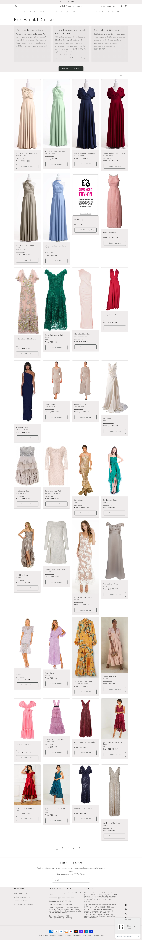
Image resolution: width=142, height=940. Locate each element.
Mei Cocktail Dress (23, 491)
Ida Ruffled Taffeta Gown (25, 745)
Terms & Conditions (20, 901)
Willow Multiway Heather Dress (25, 246)
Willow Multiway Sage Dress (55, 151)
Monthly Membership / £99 (23, 904)
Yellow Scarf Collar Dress (83, 681)
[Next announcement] (127, 2)
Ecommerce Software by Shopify (61, 935)
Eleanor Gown (50, 404)
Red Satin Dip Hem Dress (25, 808)
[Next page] (85, 848)
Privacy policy (77, 935)
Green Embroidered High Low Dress (56, 336)
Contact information (98, 935)
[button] (16, 6)
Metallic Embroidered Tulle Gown (26, 340)
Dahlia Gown (107, 418)
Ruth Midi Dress (80, 404)
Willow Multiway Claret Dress (114, 153)
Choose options (27, 166)
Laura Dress (49, 673)
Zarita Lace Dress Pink (53, 491)
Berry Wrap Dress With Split (84, 742)
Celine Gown (78, 500)
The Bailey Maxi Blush (82, 334)
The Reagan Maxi (22, 428)
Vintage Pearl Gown (110, 584)
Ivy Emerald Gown (110, 500)
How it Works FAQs (21, 893)
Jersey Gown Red (109, 315)
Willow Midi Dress (109, 676)
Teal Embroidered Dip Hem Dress (55, 809)
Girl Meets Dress (47, 935)
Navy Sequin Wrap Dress (83, 808)
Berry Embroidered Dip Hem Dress (113, 743)
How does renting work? (71, 68)
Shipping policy (87, 935)
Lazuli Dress (20, 672)
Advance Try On (80, 220)
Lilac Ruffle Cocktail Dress (54, 740)
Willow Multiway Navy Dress (84, 153)
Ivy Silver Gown (22, 575)
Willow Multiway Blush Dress (26, 154)
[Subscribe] (87, 880)
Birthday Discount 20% (22, 897)
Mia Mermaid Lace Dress (83, 597)
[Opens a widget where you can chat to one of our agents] (127, 928)
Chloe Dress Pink (109, 233)
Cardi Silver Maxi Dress (111, 823)
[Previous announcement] (14, 2)
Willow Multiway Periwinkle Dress (55, 247)
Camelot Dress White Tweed (55, 569)
